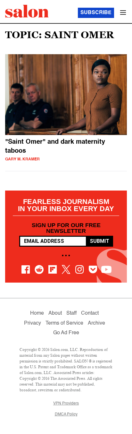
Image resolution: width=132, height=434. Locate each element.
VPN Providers (66, 403)
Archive (96, 323)
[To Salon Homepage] (27, 11)
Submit (99, 241)
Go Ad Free (66, 333)
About (55, 313)
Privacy (32, 323)
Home (37, 313)
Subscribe (95, 12)
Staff (71, 313)
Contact (90, 313)
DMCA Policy (66, 414)
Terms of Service (64, 323)
